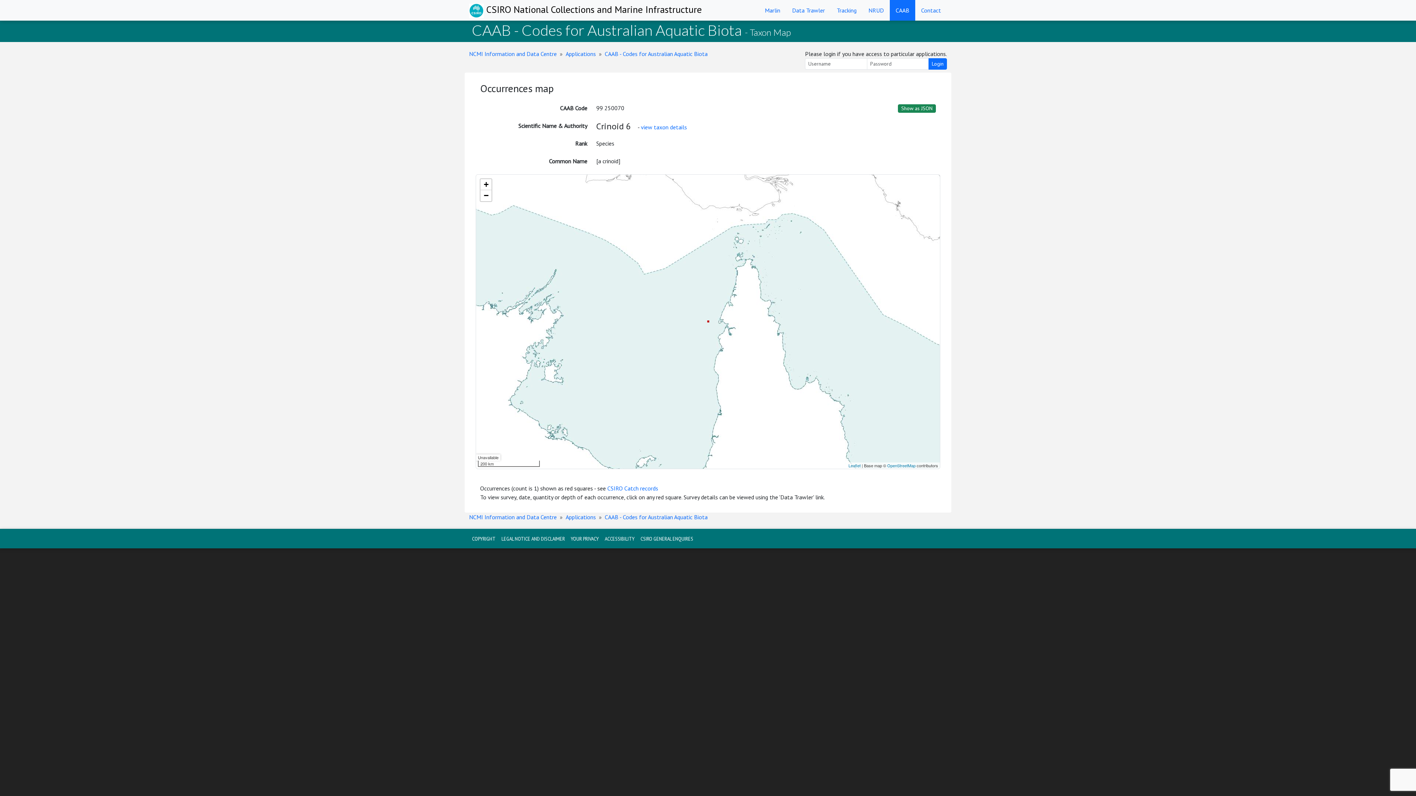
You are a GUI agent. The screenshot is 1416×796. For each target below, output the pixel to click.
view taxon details (664, 127)
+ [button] (486, 184)
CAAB (902, 10)
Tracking (847, 10)
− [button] (486, 195)
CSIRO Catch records (632, 488)
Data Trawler (808, 10)
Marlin (772, 10)
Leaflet (854, 465)
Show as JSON (917, 108)
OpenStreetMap (901, 465)
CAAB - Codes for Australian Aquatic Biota (656, 53)
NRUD (876, 10)
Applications (581, 53)
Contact (931, 10)
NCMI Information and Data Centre (513, 53)
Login (938, 63)
